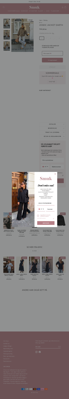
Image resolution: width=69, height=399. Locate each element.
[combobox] (41, 209)
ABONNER (46, 223)
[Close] (55, 174)
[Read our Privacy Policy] (54, 219)
